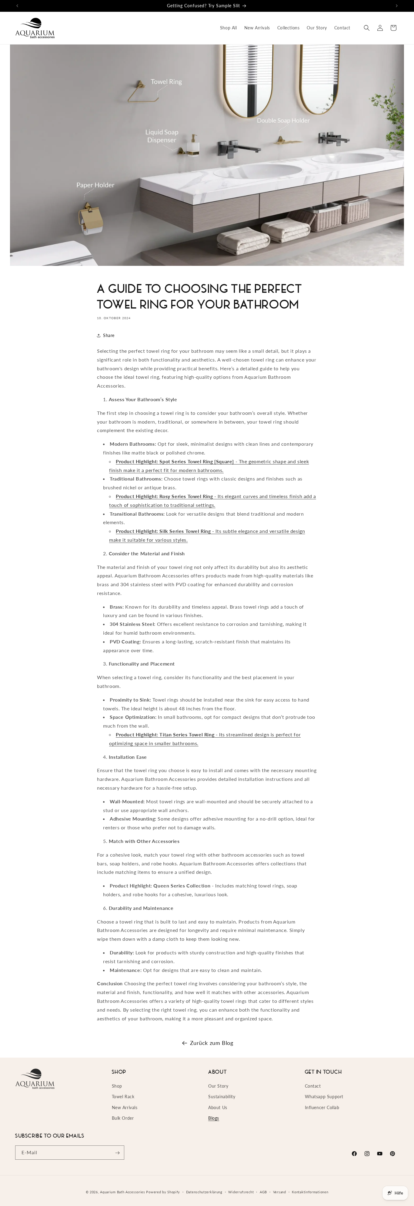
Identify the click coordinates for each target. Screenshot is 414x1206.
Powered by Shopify (163, 1192)
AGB (263, 1192)
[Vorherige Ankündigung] (17, 6)
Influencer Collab (322, 1107)
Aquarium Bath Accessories (122, 1192)
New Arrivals (125, 1107)
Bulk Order (123, 1118)
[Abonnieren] (117, 1153)
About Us (217, 1107)
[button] (366, 28)
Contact (313, 1086)
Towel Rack (123, 1096)
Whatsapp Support (324, 1096)
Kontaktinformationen (310, 1192)
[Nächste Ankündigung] (396, 6)
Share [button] (109, 335)
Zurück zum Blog (211, 1042)
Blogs (213, 1118)
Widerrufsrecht (241, 1192)
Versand (279, 1192)
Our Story (218, 1086)
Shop (117, 1086)
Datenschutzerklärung (204, 1192)
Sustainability (221, 1096)
